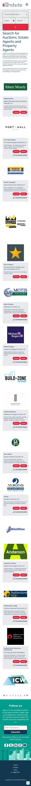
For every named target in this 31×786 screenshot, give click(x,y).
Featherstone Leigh (10, 606)
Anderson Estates (10, 563)
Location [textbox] (6, 20)
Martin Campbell (9, 182)
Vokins (6, 496)
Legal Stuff (16, 772)
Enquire (16, 112)
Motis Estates (8, 304)
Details (23, 112)
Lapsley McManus (10, 412)
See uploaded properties (21, 155)
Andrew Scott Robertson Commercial (12, 649)
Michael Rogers (9, 347)
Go (15, 27)
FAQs (15, 770)
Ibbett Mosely (8, 98)
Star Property (8, 264)
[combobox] (15, 12)
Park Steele (8, 454)
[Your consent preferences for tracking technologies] (28, 783)
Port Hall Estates (10, 140)
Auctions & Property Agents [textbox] (11, 14)
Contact (15, 767)
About (16, 765)
